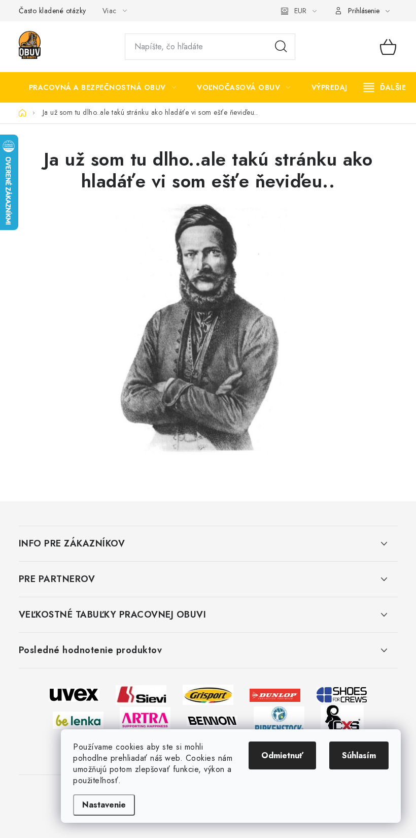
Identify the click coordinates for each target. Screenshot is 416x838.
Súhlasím (359, 755)
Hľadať (281, 47)
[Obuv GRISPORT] (208, 694)
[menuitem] (103, 87)
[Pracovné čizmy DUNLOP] (275, 694)
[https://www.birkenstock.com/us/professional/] (279, 719)
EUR (300, 11)
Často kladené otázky (52, 11)
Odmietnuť (282, 755)
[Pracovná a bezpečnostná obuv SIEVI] (141, 694)
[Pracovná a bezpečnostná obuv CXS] (342, 719)
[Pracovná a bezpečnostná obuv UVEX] (74, 694)
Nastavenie (104, 805)
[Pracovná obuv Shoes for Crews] (342, 694)
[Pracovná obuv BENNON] (212, 720)
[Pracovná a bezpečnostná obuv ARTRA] (145, 719)
